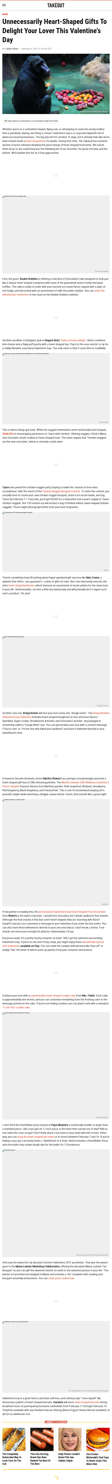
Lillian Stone (12, 48)
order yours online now (61, 1278)
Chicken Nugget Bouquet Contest (61, 491)
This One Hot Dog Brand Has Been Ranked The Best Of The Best (40, 1458)
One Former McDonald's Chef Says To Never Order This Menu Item (97, 1459)
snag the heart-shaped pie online (35, 1136)
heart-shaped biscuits (87, 1402)
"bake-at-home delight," (73, 340)
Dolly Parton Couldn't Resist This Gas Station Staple (69, 1457)
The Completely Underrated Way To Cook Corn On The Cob (11, 1458)
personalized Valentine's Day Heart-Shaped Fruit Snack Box (72, 911)
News (5, 14)
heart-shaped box (36, 141)
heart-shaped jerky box (21, 585)
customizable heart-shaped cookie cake (53, 995)
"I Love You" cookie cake (16, 1007)
